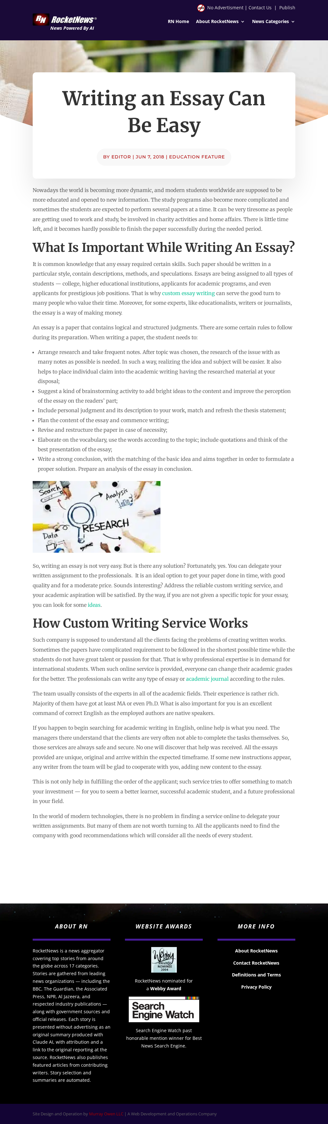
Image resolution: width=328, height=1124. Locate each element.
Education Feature (197, 157)
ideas (94, 605)
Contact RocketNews (256, 963)
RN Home (178, 21)
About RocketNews (217, 21)
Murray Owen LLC (106, 1114)
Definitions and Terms (256, 975)
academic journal (207, 679)
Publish (287, 7)
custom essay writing (188, 293)
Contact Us (260, 7)
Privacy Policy (256, 987)
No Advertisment (225, 7)
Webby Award (165, 988)
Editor (121, 157)
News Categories (270, 21)
